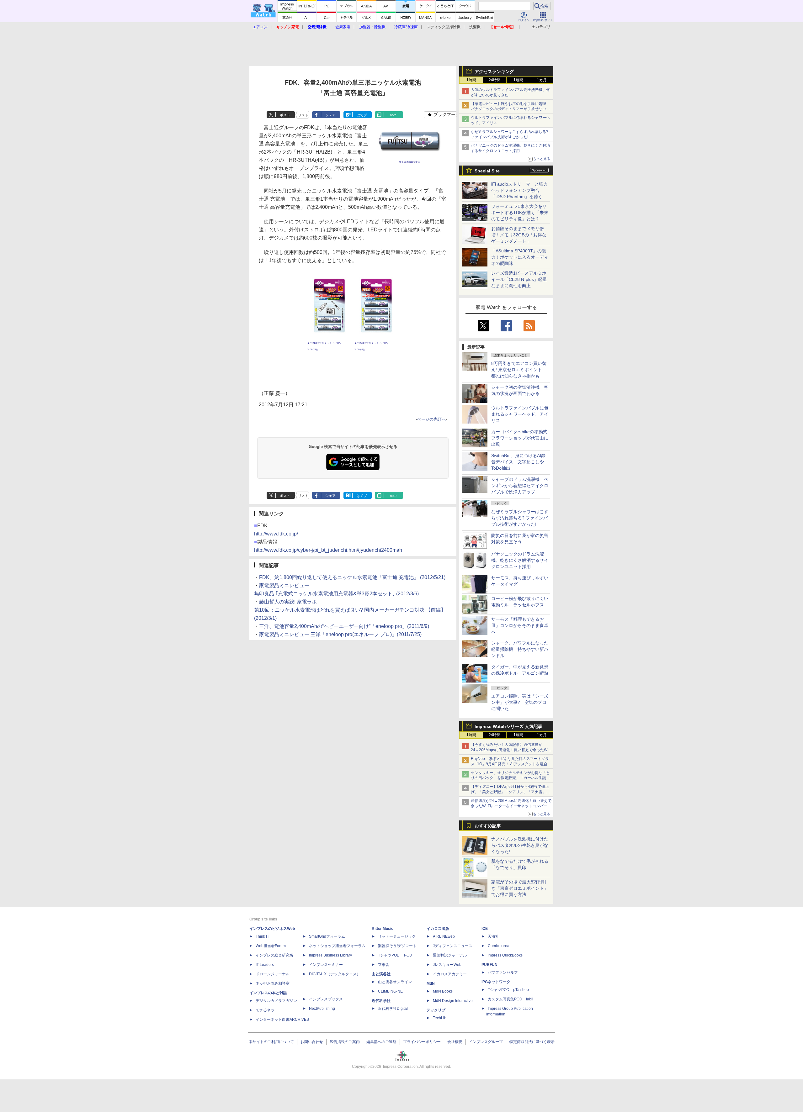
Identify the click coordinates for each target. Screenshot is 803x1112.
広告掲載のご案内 (345, 1042)
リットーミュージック (397, 936)
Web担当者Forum (271, 946)
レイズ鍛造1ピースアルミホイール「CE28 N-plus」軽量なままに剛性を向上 (519, 279)
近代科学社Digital (393, 1008)
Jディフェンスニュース (452, 946)
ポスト (285, 115)
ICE (484, 928)
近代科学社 (381, 1001)
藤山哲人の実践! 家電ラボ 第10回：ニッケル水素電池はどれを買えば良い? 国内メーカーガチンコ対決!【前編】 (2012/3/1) (350, 610)
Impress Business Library (330, 955)
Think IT (262, 936)
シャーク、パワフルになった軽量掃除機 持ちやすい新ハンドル (519, 649)
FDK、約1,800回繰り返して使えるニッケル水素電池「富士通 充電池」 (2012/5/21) (352, 577)
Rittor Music (382, 928)
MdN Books (443, 991)
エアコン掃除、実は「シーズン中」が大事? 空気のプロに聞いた (519, 702)
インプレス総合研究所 (274, 955)
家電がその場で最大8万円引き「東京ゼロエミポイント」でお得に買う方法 (519, 888)
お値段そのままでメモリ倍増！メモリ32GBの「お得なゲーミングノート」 (518, 235)
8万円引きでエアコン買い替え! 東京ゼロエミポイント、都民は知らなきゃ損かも (518, 369)
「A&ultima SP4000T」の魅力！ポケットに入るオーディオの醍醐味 (519, 257)
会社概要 (454, 1042)
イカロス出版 (438, 928)
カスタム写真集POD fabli (510, 999)
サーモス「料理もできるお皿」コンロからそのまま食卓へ (519, 625)
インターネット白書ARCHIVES (282, 1019)
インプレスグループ (486, 1042)
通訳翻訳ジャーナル (450, 955)
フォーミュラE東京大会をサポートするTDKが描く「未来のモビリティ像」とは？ (519, 212)
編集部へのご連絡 (381, 1042)
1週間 (518, 80)
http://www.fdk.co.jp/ (276, 533)
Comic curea (498, 946)
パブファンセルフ (503, 972)
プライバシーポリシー (422, 1042)
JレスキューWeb (447, 964)
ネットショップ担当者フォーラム (337, 946)
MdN (431, 983)
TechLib (439, 1018)
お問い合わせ (311, 1042)
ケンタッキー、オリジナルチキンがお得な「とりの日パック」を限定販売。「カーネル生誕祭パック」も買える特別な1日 (510, 778)
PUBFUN (489, 964)
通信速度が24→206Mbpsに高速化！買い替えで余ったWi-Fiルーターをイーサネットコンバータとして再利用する (511, 806)
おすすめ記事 (488, 825)
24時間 (495, 80)
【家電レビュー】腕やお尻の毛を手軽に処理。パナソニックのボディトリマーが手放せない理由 (510, 109)
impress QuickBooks (505, 955)
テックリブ (436, 1010)
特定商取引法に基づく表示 (532, 1042)
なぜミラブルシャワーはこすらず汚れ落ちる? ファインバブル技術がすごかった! (519, 518)
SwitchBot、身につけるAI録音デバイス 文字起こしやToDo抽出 (518, 462)
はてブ (362, 115)
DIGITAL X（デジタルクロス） (334, 974)
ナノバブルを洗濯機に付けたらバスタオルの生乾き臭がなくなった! (519, 845)
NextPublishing (322, 1008)
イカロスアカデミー (450, 974)
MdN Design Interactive (453, 1001)
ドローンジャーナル (273, 974)
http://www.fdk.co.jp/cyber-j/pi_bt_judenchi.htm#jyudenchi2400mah (328, 550)
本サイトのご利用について (271, 1042)
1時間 (471, 80)
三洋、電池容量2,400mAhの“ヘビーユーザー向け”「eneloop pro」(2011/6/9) (344, 626)
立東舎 (383, 964)
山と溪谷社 (381, 974)
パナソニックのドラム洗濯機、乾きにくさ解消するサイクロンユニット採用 (519, 560)
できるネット (267, 1010)
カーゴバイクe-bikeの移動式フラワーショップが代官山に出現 (519, 438)
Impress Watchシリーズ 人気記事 (508, 726)
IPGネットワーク (495, 982)
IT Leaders (265, 964)
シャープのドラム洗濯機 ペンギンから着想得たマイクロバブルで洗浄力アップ (519, 485)
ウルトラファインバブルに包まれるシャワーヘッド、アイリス (519, 414)
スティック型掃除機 (443, 27)
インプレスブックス (326, 999)
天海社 (493, 936)
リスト (303, 115)
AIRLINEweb (444, 936)
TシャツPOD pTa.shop (508, 990)
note (393, 115)
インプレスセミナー (326, 964)
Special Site (487, 170)
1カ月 (542, 80)
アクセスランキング (494, 71)
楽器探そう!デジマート (397, 946)
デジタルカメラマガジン (276, 1001)
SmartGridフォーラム (327, 936)
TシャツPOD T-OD (395, 955)
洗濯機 (475, 27)
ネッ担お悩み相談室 (273, 983)
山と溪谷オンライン (395, 982)
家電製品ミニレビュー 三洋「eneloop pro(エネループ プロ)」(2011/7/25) (340, 634)
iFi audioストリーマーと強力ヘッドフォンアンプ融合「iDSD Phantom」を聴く (519, 190)
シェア (330, 115)
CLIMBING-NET (391, 991)
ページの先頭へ (431, 419)
